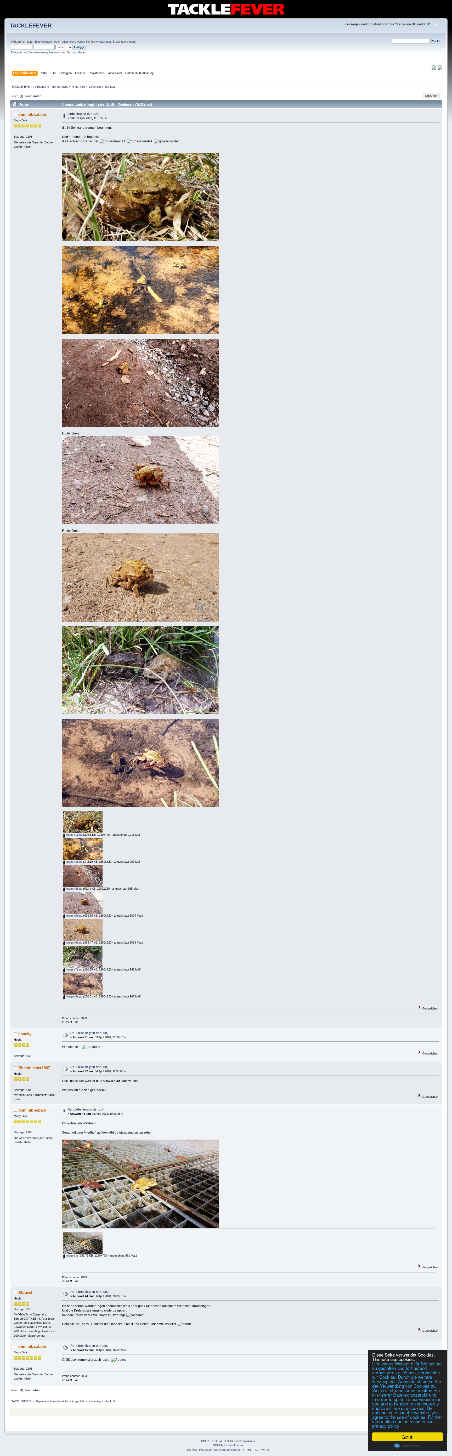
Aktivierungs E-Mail (108, 41)
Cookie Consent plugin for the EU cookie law (407, 1446)
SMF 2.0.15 (208, 1441)
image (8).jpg (73, 996)
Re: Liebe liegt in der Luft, (89, 1033)
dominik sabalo (32, 114)
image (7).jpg (73, 969)
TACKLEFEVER (31, 25)
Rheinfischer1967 (34, 1067)
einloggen (47, 41)
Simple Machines (244, 1441)
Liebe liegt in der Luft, (83, 114)
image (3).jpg (73, 861)
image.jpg (71, 1255)
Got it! (408, 1436)
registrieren (68, 41)
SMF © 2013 (225, 1441)
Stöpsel (25, 1292)
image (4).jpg (73, 888)
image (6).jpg (73, 942)
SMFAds (218, 1445)
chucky (24, 1033)
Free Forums (235, 1445)
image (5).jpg (73, 915)
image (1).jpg (73, 834)
